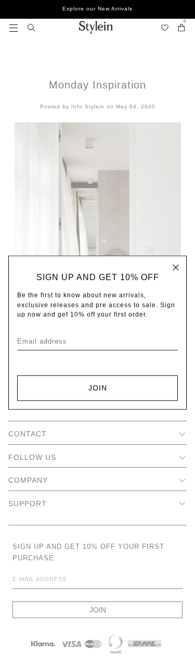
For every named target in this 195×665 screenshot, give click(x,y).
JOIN (97, 388)
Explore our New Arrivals (97, 8)
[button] (13, 27)
